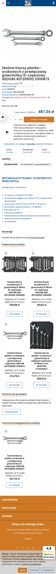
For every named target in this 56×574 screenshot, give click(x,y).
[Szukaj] (8, 3)
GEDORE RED (18, 92)
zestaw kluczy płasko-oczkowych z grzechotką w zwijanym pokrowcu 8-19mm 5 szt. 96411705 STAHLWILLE (41, 361)
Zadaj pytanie (11, 411)
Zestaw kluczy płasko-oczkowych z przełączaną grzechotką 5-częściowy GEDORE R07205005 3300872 (14, 359)
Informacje (9, 508)
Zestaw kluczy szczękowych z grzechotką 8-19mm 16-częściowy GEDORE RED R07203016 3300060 (14, 288)
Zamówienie (9, 499)
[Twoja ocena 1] (19, 86)
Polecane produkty (13, 244)
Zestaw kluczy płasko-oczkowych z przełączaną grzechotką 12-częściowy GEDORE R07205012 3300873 (14, 462)
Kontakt (7, 516)
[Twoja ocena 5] (32, 86)
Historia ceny (8, 106)
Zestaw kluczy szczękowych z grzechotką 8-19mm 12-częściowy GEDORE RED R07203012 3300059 (41, 288)
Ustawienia (48, 570)
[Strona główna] (28, 3)
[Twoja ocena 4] (29, 86)
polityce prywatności (31, 564)
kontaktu (31, 144)
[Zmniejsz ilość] (15, 119)
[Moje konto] (53, 3)
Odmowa (34, 570)
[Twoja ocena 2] (22, 86)
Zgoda (22, 570)
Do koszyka (14, 313)
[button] (27, 37)
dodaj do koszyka (39, 119)
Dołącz (28, 538)
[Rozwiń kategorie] (3, 3)
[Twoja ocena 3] (25, 86)
